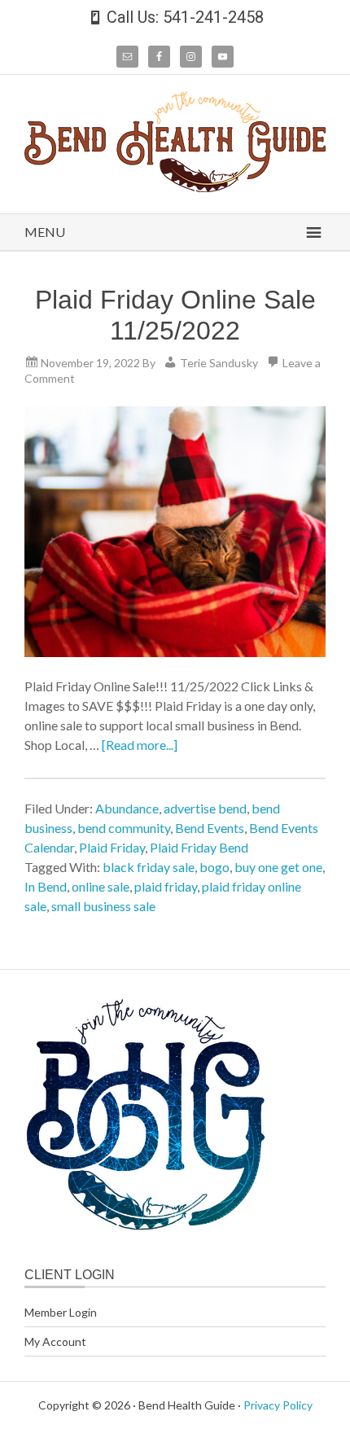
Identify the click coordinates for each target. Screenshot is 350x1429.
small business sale (103, 906)
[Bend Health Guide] (175, 187)
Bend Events (209, 827)
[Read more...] (139, 744)
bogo (214, 866)
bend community (123, 827)
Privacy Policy (278, 1405)
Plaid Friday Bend (199, 847)
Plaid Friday (112, 847)
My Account (55, 1341)
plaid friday (165, 886)
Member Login (60, 1312)
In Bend (45, 886)
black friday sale (149, 866)
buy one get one (278, 866)
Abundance (127, 808)
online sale (100, 886)
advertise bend (205, 808)
